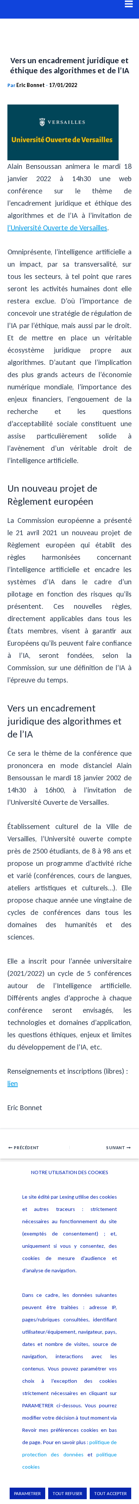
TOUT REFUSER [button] (67, 1493)
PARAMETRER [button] (27, 1493)
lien (12, 1083)
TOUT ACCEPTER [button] (110, 1493)
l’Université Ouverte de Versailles (57, 227)
